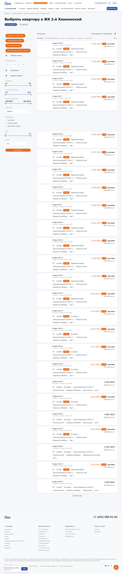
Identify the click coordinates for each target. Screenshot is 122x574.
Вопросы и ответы (80, 8)
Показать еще (77, 496)
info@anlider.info (33, 566)
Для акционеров (9, 534)
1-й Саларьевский (43, 529)
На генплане (23, 24)
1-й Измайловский (43, 543)
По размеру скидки (51, 38)
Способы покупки (60, 3)
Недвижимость (19, 3)
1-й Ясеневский (42, 538)
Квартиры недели (16, 55)
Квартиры (29, 3)
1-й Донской (41, 536)
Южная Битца (42, 545)
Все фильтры (18, 150)
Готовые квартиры (70, 534)
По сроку (62, 38)
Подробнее (7, 570)
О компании (78, 3)
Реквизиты (7, 543)
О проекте (22, 8)
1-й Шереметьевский (44, 541)
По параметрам (10, 24)
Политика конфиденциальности (49, 566)
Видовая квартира (16, 76)
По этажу (79, 38)
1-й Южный (41, 534)
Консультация (112, 8)
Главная (7, 13)
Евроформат (15, 70)
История (7, 531)
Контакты (7, 545)
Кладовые (43, 8)
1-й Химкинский (42, 531)
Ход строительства (67, 8)
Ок (24, 569)
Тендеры (7, 538)
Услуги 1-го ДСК (100, 526)
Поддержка (8, 548)
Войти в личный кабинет (66, 566)
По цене (39, 38)
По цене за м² (87, 38)
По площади (70, 38)
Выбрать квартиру (33, 8)
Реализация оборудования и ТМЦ (14, 541)
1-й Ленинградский (43, 550)
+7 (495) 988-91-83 (105, 517)
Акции (51, 3)
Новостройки (68, 531)
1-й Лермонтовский (43, 548)
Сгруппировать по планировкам (101, 34)
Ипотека (97, 529)
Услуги (70, 3)
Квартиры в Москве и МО (72, 529)
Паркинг (51, 8)
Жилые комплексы (44, 526)
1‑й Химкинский (17, 13)
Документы (91, 8)
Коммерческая (69, 536)
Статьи (6, 536)
